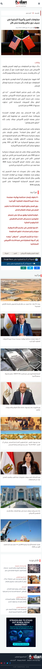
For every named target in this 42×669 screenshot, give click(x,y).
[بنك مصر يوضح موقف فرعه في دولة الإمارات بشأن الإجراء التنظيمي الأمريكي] (21, 496)
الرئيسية (37, 13)
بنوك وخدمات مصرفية (33, 660)
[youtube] (1, 663)
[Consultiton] (21, 632)
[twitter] (30, 267)
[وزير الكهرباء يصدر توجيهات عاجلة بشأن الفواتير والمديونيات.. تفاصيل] (21, 393)
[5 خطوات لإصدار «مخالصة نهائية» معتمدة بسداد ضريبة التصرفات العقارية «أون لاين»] (21, 324)
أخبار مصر (28, 13)
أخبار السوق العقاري (21, 657)
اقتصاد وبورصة (21, 660)
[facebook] (37, 267)
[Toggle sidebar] (39, 4)
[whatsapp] (23, 267)
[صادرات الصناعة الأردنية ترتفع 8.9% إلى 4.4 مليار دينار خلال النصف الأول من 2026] (21, 530)
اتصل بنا (15, 666)
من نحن (27, 666)
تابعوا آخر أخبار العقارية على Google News (19, 259)
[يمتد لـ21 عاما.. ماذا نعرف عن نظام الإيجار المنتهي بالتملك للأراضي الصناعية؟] (21, 290)
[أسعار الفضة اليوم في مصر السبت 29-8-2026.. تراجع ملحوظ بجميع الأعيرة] (21, 359)
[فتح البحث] (2, 4)
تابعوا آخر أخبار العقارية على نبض (19, 264)
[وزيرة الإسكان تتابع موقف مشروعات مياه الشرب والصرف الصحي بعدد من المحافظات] (21, 463)
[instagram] (4, 663)
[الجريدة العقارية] (35, 657)
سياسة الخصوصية (21, 666)
